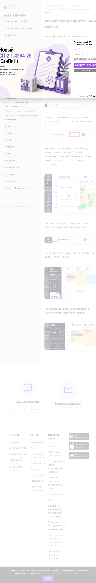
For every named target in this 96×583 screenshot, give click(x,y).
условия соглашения (89, 60)
